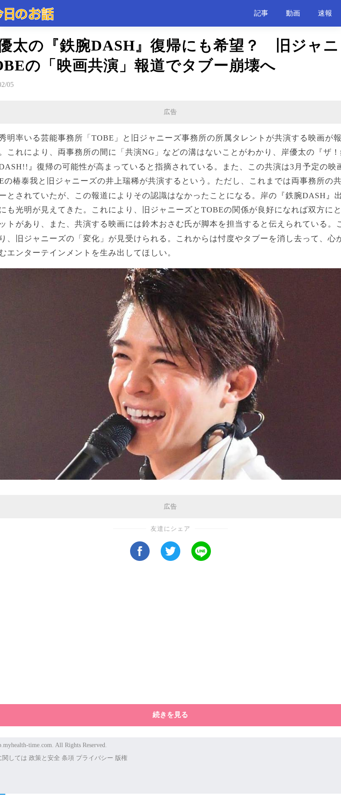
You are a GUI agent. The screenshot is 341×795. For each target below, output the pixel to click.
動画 (293, 13)
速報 (325, 13)
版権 (121, 758)
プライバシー (94, 758)
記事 (261, 13)
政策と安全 (44, 758)
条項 (68, 758)
